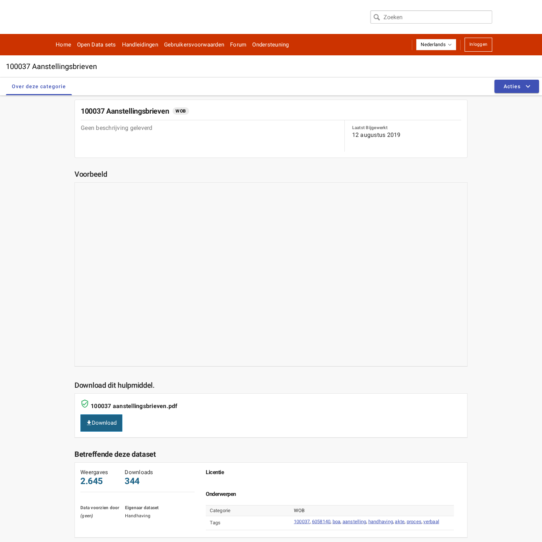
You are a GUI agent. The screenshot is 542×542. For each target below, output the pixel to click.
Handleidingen (140, 44)
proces (414, 521)
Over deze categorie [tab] (39, 86)
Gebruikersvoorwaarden (194, 44)
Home (63, 44)
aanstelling (354, 521)
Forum (238, 44)
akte (399, 521)
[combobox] (431, 17)
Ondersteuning (270, 44)
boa (337, 521)
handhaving (380, 521)
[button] (436, 44)
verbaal (431, 521)
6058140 (321, 521)
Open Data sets (96, 44)
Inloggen (478, 44)
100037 (302, 521)
